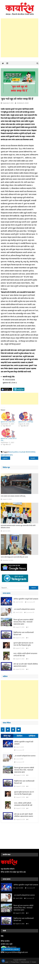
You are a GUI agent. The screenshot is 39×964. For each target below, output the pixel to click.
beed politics (14, 452)
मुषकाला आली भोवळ (6, 458)
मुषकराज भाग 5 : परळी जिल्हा (25, 422)
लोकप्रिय (19, 736)
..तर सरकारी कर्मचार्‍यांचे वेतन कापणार (24, 609)
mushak (22, 452)
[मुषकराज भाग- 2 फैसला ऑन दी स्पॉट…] (8, 433)
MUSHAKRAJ (30, 452)
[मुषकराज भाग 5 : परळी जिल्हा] (26, 416)
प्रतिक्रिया (32, 736)
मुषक (2, 455)
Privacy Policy (15, 962)
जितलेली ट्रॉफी (34, 458)
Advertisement (25, 962)
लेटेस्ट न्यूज (7, 736)
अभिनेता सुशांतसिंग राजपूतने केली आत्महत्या (26, 599)
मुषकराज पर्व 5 (8, 455)
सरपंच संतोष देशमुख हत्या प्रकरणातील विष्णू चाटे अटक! (14, 557)
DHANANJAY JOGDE (22, 103)
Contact (34, 962)
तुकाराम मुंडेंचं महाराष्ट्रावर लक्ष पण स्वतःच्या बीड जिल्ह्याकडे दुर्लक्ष (23, 644)
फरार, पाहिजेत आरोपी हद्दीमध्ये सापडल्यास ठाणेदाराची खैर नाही (25, 655)
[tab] (7, 736)
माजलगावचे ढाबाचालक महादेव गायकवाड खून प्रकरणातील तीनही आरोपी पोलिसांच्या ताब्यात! (18, 526)
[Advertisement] (19, 37)
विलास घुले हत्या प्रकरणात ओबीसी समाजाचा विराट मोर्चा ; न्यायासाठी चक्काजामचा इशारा (23, 622)
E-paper (6, 962)
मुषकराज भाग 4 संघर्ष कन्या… (8, 422)
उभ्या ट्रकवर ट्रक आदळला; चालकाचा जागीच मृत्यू (13, 496)
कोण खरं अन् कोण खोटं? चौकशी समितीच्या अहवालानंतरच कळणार (26, 665)
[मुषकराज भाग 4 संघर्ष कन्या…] (8, 416)
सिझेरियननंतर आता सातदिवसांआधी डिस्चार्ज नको (24, 633)
